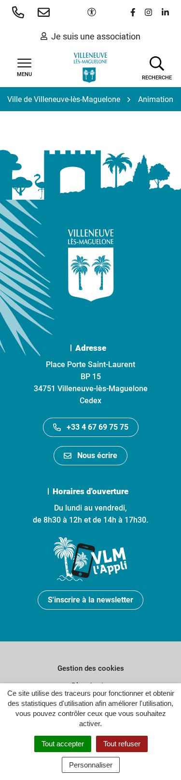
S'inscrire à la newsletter (90, 599)
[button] (20, 12)
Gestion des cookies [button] (90, 668)
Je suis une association (95, 36)
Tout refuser (121, 744)
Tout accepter (63, 744)
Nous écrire (97, 455)
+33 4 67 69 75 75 (97, 427)
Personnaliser (90, 765)
